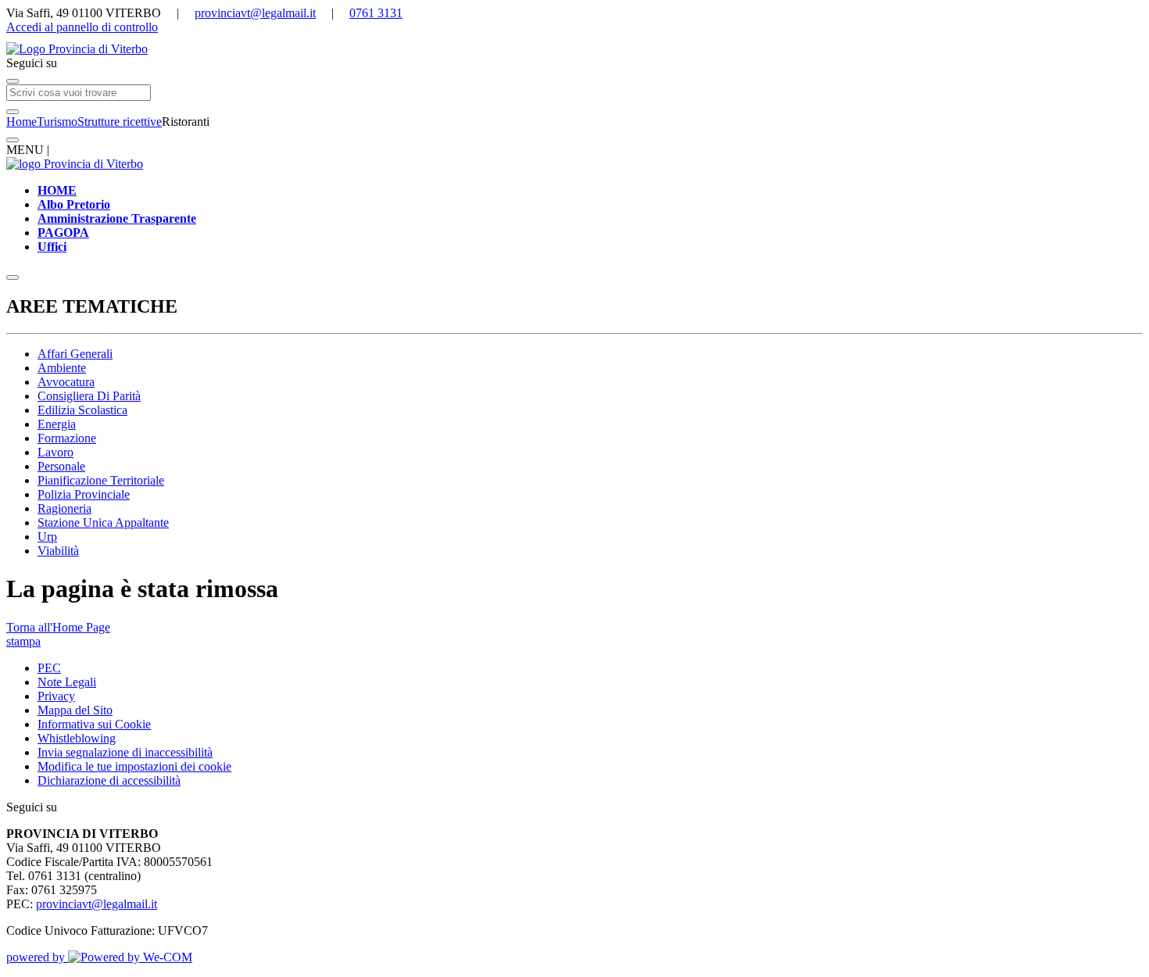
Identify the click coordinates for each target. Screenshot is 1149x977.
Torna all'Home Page (58, 627)
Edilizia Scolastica (82, 410)
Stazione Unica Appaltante (103, 522)
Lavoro (55, 452)
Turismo (57, 121)
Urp (47, 536)
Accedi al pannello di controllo (82, 27)
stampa (23, 641)
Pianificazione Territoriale (101, 480)
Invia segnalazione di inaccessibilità (125, 752)
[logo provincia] (574, 49)
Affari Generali (75, 353)
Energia (57, 424)
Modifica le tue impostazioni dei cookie (134, 766)
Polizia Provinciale (84, 494)
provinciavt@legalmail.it (255, 13)
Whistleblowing (77, 738)
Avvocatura (66, 381)
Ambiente (62, 367)
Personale (61, 466)
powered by (37, 957)
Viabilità (58, 550)
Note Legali (67, 682)
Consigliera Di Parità (89, 396)
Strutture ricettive (119, 121)
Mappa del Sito (75, 710)
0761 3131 (376, 13)
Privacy (56, 696)
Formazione (67, 438)
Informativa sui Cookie (94, 724)
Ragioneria (64, 508)
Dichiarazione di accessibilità (109, 780)
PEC (49, 668)
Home (21, 121)
